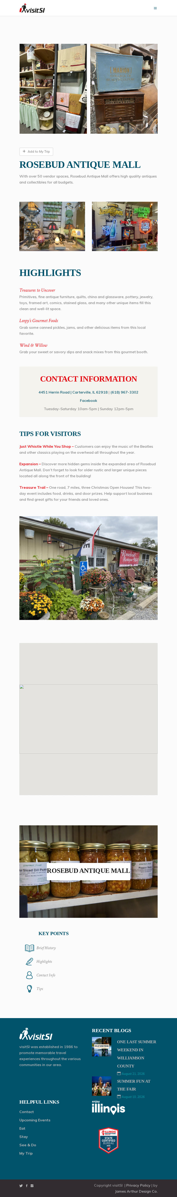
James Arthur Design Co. (136, 1191)
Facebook (88, 400)
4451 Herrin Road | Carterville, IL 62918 (73, 392)
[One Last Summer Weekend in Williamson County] (101, 1046)
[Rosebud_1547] (124, 89)
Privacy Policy (138, 1185)
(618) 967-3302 (124, 392)
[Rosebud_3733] (53, 89)
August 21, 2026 (133, 1074)
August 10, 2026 (133, 1097)
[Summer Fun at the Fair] (101, 1086)
